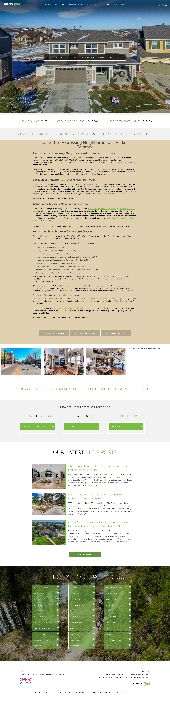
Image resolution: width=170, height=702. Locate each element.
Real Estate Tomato (127, 692)
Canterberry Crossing (42, 184)
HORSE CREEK (75, 599)
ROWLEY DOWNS (112, 593)
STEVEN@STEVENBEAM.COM (138, 677)
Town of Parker (78, 162)
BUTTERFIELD (38, 617)
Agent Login (88, 692)
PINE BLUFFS (74, 634)
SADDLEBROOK (111, 599)
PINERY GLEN (74, 640)
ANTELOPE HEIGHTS (41, 588)
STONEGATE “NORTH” (113, 605)
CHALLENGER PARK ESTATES (44, 628)
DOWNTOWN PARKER (77, 593)
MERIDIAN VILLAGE (76, 617)
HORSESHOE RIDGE (77, 605)
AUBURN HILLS (39, 599)
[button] (37, 426)
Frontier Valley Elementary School (102, 208)
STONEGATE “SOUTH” (113, 611)
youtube (166, 5)
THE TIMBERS (110, 634)
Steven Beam (38, 299)
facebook (159, 5)
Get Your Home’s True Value (85, 333)
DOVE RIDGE (74, 588)
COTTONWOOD (39, 646)
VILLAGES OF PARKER (113, 640)
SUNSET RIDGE (111, 623)
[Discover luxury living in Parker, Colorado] (11, 4)
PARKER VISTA (75, 628)
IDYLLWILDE (74, 611)
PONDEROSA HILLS (76, 646)
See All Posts (85, 554)
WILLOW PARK (111, 646)
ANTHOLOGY (38, 593)
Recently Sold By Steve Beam (54, 333)
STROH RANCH (111, 617)
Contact (144, 672)
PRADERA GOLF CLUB (113, 588)
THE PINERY (110, 628)
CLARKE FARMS (39, 634)
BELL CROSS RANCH (41, 605)
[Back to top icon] (161, 698)
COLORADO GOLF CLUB (42, 640)
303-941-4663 (103, 677)
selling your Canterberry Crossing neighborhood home (74, 308)
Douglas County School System (122, 218)
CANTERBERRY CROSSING (43, 623)
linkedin (163, 5)
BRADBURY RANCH (40, 611)
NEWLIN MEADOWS (77, 623)
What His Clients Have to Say (115, 333)
